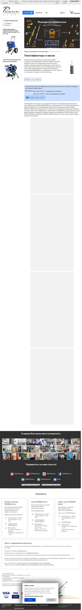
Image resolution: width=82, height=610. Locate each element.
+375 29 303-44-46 (65, 521)
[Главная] (11, 15)
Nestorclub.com (62, 605)
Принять (30, 600)
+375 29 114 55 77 (39, 520)
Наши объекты (16, 2)
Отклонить (51, 600)
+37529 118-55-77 (22, 550)
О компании (5, 2)
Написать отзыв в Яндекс (51, 484)
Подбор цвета (57, 2)
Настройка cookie (19, 607)
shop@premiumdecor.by (32, 552)
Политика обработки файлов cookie (33, 596)
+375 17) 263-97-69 (23, 562)
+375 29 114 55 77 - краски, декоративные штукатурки (50, 93)
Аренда (35, 1)
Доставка (29, 1)
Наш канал (63, 2)
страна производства (11, 20)
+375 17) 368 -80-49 (45, 562)
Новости (11, 1)
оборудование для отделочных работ (38, 50)
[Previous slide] (26, 33)
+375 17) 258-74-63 (32, 564)
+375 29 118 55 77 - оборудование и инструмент (48, 90)
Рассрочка (51, 1)
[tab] (46, 47)
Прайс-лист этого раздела (32, 78)
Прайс (40, 1)
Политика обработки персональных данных (26, 604)
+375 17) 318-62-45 (21, 564)
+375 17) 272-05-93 (49, 564)
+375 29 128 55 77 (12, 524)
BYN (62, 13)
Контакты (38, 13)
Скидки (45, 1)
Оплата (24, 1)
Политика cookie (43, 604)
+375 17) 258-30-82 (34, 562)
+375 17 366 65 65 (39, 519)
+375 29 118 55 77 (12, 522)
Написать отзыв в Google (31, 484)
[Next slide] (76, 33)
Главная (26, 50)
